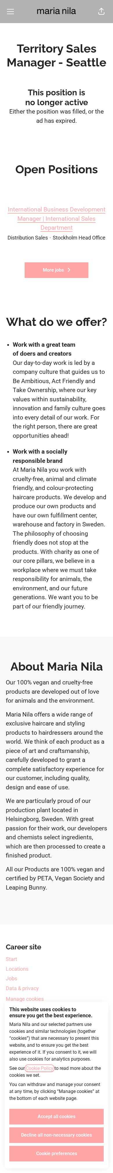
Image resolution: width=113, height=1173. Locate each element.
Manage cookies (25, 999)
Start (11, 959)
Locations (17, 969)
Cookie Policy (39, 1068)
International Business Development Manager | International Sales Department (56, 218)
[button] (101, 11)
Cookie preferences (56, 1153)
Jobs (11, 978)
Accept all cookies (56, 1116)
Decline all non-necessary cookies (56, 1135)
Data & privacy (22, 988)
